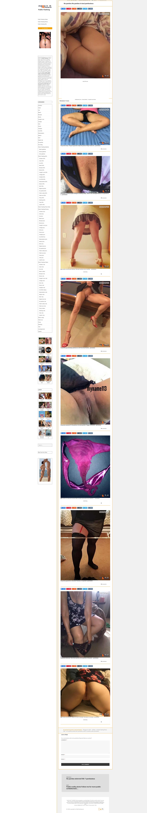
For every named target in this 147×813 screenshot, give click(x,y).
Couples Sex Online (92, 99)
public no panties (87, 770)
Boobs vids (41, 276)
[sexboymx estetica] (42, 350)
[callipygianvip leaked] (48, 377)
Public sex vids (42, 306)
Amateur (40, 105)
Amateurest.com (78, 99)
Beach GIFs (41, 165)
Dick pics (41, 230)
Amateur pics (42, 211)
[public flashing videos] (48, 350)
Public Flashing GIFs (42, 24)
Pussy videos (42, 308)
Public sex (40, 319)
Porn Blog (40, 144)
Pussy (39, 322)
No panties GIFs (42, 190)
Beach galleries (42, 149)
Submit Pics (45, 28)
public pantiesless (95, 770)
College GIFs (42, 174)
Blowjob (40, 114)
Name (63, 794)
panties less (74, 770)
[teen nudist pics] (48, 341)
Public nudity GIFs (43, 193)
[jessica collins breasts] (48, 414)
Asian (39, 107)
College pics (42, 227)
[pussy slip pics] (48, 368)
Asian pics (41, 213)
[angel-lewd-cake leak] (42, 432)
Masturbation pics (43, 239)
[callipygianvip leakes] (42, 423)
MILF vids (41, 296)
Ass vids (41, 269)
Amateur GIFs (42, 158)
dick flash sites (48, 363)
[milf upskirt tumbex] (42, 405)
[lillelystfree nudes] (42, 414)
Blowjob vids (42, 273)
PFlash (94, 769)
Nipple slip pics (42, 246)
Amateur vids (42, 264)
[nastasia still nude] (42, 368)
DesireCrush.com (103, 0)
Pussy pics (41, 255)
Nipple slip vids (42, 299)
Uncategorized (41, 329)
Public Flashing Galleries (43, 147)
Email (63, 798)
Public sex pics (42, 253)
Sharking (40, 324)
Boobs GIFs (41, 170)
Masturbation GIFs (43, 181)
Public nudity (41, 317)
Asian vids (41, 266)
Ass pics (41, 216)
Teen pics (41, 257)
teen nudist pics (48, 344)
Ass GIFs (41, 163)
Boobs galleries (42, 151)
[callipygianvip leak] (42, 377)
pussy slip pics (48, 372)
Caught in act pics (43, 225)
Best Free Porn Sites (42, 452)
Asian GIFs (41, 160)
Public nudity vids (43, 303)
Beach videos (42, 271)
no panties (69, 770)
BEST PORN (74, 0)
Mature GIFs (41, 183)
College (40, 121)
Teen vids (41, 313)
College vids (42, 280)
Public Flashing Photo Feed (44, 206)
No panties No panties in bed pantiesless (72, 769)
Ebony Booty (84, 99)
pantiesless (80, 770)
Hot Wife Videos (42, 289)
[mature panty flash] (48, 405)
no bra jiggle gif (48, 399)
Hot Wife (40, 130)
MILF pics (41, 243)
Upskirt (40, 331)
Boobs (39, 117)
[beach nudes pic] (48, 423)
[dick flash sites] (48, 359)
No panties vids (42, 301)
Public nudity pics (43, 250)
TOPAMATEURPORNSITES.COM (84, 0)
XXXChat (95, 0)
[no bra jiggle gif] (48, 396)
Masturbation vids (43, 292)
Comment (64, 779)
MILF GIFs (41, 186)
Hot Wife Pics (42, 236)
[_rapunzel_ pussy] (42, 396)
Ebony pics (41, 232)
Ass (39, 110)
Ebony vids (41, 285)
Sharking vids (42, 310)
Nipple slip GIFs (42, 188)
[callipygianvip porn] (42, 359)
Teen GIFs (41, 202)
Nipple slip (40, 140)
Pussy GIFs (41, 197)
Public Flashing (44, 10)
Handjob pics (42, 234)
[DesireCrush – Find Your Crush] (45, 40)
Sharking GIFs (42, 200)
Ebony (39, 126)
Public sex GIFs (42, 195)
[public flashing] (42, 341)
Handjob (40, 128)
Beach (39, 112)
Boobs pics (41, 223)
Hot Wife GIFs (42, 179)
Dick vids (41, 283)
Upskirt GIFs (42, 204)
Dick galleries (42, 153)
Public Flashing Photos (43, 21)
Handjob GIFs (42, 177)
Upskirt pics (42, 259)
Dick (39, 124)
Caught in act (41, 119)
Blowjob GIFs (42, 167)
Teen (39, 326)
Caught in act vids (43, 278)
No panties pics (42, 248)
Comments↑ (104, 149)
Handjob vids (42, 287)
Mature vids (41, 294)
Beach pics (41, 218)
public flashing (42, 344)
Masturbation (41, 133)
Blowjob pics (42, 220)
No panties (40, 142)
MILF (39, 137)
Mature (39, 135)
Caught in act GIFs (43, 172)
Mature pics (41, 241)
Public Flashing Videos (43, 19)
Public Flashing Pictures (43, 209)
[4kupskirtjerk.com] (48, 432)
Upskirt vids (42, 315)
